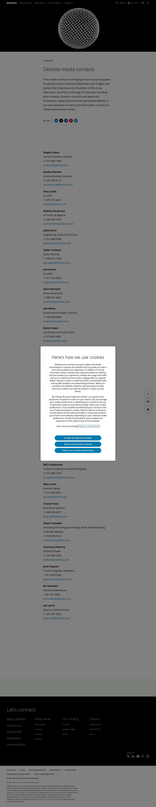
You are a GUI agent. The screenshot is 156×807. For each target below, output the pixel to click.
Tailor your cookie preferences (78, 450)
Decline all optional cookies (78, 444)
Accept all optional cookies (78, 437)
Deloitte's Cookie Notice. (88, 426)
